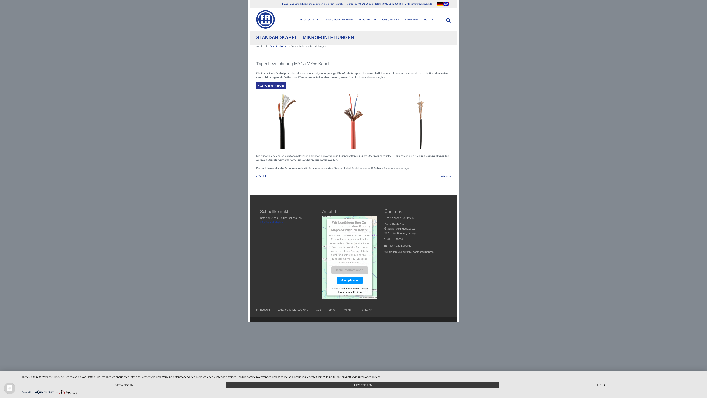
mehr (601, 385)
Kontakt (430, 19)
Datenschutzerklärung (293, 310)
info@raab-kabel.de (271, 222)
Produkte (307, 19)
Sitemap (367, 310)
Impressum (263, 310)
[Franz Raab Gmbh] (266, 19)
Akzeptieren (349, 280)
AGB (318, 310)
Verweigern (124, 385)
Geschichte (390, 19)
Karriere (411, 19)
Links (332, 310)
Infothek (365, 19)
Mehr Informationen (349, 270)
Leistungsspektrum (338, 19)
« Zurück (261, 176)
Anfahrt (349, 310)
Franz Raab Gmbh (279, 46)
